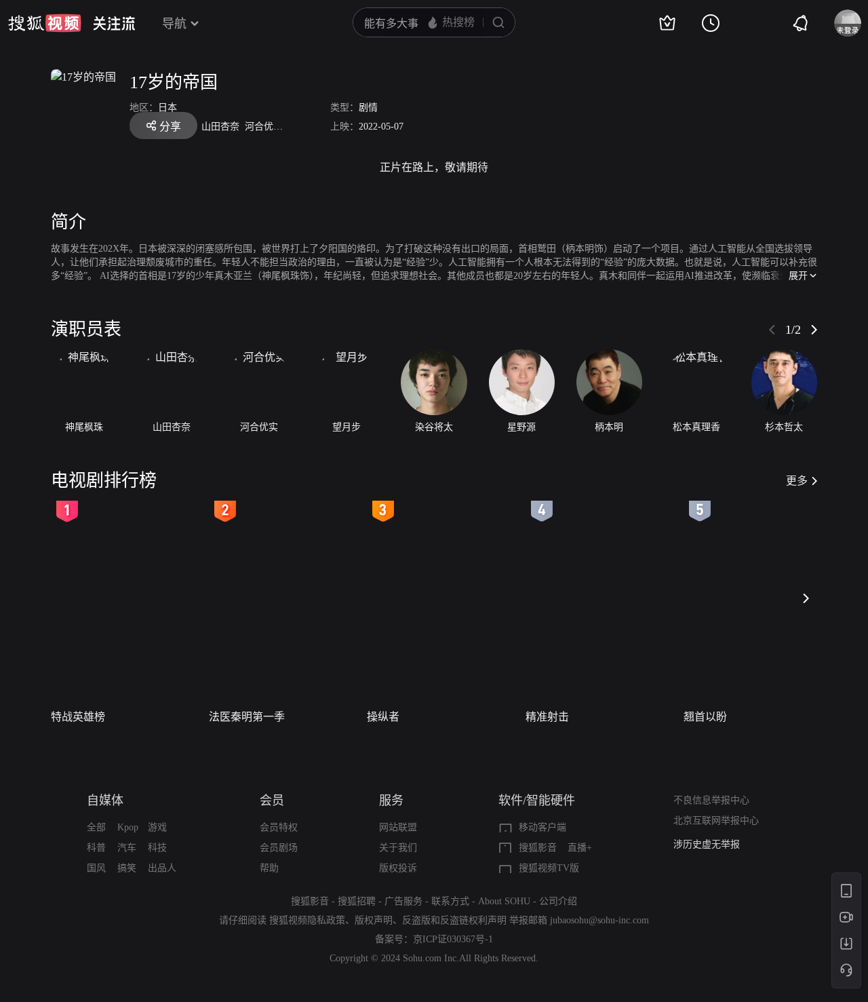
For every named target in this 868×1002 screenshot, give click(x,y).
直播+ (580, 848)
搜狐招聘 (357, 901)
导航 (174, 24)
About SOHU (504, 901)
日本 (167, 107)
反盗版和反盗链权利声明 (454, 920)
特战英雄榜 (78, 716)
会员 (272, 800)
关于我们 (398, 848)
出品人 (162, 868)
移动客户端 (542, 827)
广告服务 (403, 901)
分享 (170, 126)
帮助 (269, 868)
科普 (96, 848)
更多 (797, 480)
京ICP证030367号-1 (453, 939)
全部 (96, 827)
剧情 (368, 107)
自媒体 (105, 800)
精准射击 (547, 716)
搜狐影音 (538, 848)
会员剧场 (279, 848)
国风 (96, 868)
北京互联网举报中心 (716, 820)
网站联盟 (398, 827)
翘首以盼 (705, 716)
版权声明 (374, 920)
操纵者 (383, 716)
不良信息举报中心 (711, 800)
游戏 (157, 827)
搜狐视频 (45, 23)
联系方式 (450, 901)
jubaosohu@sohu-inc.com (599, 920)
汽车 (126, 848)
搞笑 (126, 868)
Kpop (127, 827)
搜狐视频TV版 (549, 868)
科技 (157, 848)
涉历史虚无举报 (706, 844)
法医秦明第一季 (247, 716)
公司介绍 (558, 901)
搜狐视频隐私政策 (307, 920)
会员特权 (279, 827)
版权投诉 (398, 868)
